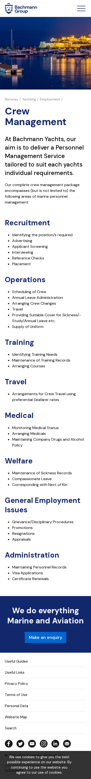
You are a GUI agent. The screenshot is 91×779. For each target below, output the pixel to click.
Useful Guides (16, 661)
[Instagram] (44, 743)
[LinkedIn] (55, 743)
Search (11, 728)
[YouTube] (32, 743)
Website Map (16, 717)
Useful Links (15, 672)
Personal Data (16, 705)
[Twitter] (20, 743)
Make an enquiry (45, 637)
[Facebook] (9, 743)
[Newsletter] (67, 743)
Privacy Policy (16, 683)
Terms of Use (16, 694)
